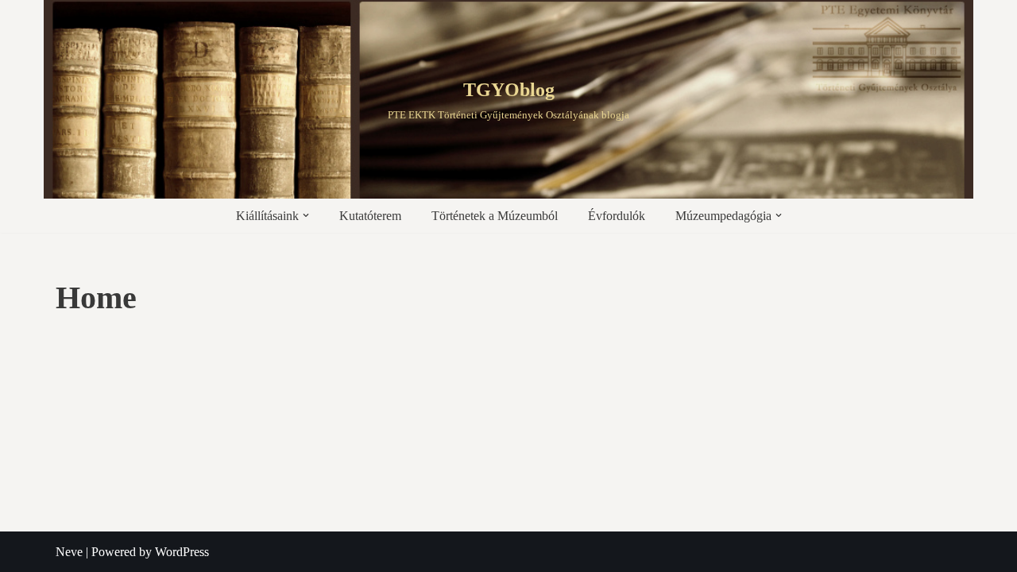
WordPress (182, 551)
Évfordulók (616, 215)
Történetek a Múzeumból (494, 215)
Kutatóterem (370, 215)
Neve (69, 551)
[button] (306, 215)
